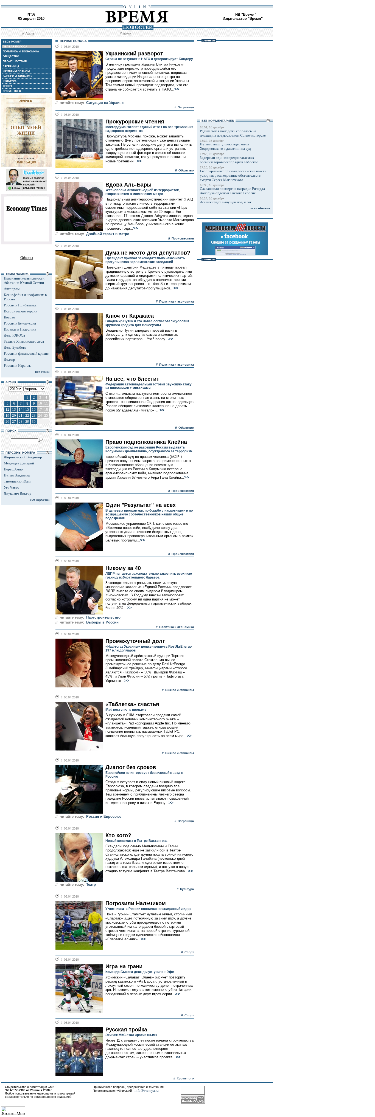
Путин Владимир (17, 475)
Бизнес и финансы (179, 690)
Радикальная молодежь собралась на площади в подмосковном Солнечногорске (233, 133)
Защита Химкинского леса (24, 341)
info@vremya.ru (147, 1090)
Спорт (189, 952)
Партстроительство (103, 617)
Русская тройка (126, 1029)
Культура (187, 889)
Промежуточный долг (135, 641)
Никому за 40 (123, 568)
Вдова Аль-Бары (128, 185)
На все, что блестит (132, 379)
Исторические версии (20, 311)
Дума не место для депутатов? (147, 253)
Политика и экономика (176, 301)
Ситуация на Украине (105, 103)
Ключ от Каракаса (129, 316)
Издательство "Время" (243, 18)
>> (176, 89)
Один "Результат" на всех (140, 505)
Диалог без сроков (130, 767)
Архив (30, 33)
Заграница (186, 107)
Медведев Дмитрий (19, 463)
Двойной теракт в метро (107, 234)
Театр (91, 884)
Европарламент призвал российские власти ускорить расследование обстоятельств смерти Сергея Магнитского (233, 175)
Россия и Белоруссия (20, 323)
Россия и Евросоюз (103, 816)
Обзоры (26, 258)
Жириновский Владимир (23, 457)
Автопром (11, 289)
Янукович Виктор (17, 493)
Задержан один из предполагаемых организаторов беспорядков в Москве (229, 160)
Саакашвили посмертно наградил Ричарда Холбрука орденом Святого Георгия (232, 191)
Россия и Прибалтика (20, 305)
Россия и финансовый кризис (26, 353)
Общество (186, 170)
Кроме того (185, 1078)
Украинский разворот (134, 53)
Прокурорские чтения (134, 122)
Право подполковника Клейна (146, 442)
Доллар (9, 359)
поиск (127, 33)
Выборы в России (102, 622)
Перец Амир (13, 469)
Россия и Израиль (17, 365)
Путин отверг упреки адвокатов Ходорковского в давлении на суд (225, 146)
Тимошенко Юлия (17, 481)
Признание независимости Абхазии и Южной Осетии (24, 280)
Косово (9, 317)
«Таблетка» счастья (132, 704)
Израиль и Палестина (20, 329)
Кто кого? (118, 835)
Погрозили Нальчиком (135, 903)
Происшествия (183, 238)
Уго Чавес (11, 487)
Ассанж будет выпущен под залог (225, 202)
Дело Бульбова (15, 347)
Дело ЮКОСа (14, 335)
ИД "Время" (245, 14)
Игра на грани (123, 966)
